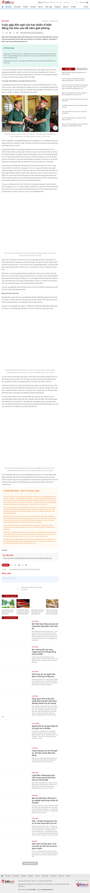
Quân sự (65, 7)
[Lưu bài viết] (17, 32)
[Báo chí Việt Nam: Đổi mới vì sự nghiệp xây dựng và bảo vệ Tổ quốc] (16, 804)
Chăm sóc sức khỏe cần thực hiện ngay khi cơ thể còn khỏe (51, 612)
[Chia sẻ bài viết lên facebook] (3, 32)
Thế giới (25, 7)
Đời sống (8, 7)
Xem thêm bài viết (30, 863)
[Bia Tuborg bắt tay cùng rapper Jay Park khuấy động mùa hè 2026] (16, 655)
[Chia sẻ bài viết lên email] (10, 32)
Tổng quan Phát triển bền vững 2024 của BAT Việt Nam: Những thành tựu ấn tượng (44, 700)
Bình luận (5, 565)
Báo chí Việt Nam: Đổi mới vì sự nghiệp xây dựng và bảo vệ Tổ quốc (45, 800)
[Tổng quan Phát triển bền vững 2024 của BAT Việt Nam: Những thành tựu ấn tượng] (16, 705)
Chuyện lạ (58, 7)
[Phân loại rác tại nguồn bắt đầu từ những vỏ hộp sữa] (16, 680)
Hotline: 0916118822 (57, 2)
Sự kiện (73, 7)
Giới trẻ (40, 7)
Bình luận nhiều (81, 69)
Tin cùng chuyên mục (10, 618)
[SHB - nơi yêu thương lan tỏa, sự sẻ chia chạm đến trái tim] (16, 827)
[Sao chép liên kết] (13, 32)
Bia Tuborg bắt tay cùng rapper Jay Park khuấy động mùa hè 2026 (44, 651)
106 (67, 113)
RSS (87, 7)
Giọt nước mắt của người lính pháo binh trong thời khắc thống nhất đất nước (28, 558)
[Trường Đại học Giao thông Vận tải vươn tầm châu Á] (8, 603)
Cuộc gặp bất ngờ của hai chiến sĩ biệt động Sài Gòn (24, 569)
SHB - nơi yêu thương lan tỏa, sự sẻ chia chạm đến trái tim (44, 822)
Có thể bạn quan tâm (10, 596)
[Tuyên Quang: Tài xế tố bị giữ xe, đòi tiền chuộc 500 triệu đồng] (16, 757)
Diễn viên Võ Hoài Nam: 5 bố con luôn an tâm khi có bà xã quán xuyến (44, 846)
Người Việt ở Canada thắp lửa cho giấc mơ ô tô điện (45, 727)
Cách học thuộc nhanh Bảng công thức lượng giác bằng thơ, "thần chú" (73, 79)
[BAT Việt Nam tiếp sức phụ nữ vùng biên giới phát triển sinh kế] (16, 630)
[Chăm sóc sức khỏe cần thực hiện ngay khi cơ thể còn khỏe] (52, 603)
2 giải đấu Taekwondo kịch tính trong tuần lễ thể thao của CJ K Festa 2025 (43, 777)
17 (84, 80)
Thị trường (17, 7)
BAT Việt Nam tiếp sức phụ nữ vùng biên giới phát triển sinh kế (45, 626)
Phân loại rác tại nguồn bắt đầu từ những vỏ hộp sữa (43, 675)
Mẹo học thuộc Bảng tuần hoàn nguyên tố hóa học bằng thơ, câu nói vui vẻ (74, 93)
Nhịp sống (35, 621)
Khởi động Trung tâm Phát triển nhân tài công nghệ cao (37, 612)
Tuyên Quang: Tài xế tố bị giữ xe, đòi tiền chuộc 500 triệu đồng (44, 752)
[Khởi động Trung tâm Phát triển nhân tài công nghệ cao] (37, 603)
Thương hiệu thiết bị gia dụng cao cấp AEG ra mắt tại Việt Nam (23, 612)
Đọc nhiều (68, 69)
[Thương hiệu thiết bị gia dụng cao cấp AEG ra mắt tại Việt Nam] (23, 603)
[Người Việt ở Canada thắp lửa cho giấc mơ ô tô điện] (16, 732)
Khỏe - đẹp (48, 7)
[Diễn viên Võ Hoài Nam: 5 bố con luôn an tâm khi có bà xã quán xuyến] (16, 850)
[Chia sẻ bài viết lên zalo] (6, 32)
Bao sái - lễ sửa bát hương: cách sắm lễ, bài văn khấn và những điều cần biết (75, 125)
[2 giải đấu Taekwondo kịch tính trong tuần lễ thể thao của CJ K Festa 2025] (16, 781)
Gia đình (33, 7)
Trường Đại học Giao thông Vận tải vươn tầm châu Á (8, 612)
